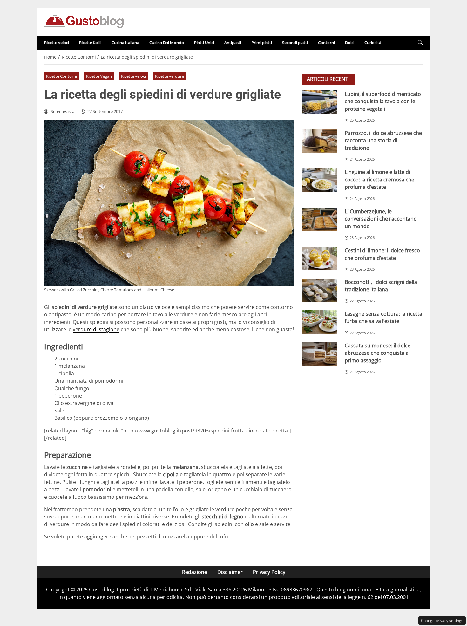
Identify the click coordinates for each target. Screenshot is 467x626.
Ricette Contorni (61, 76)
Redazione (194, 572)
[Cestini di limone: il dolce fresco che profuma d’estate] (319, 258)
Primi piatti (261, 42)
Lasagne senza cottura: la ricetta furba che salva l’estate (383, 317)
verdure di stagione (96, 329)
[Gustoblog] (84, 20)
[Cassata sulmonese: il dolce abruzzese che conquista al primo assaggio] (319, 354)
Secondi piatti (295, 42)
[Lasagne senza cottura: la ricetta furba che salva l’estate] (319, 322)
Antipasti (232, 42)
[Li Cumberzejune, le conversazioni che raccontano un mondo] (319, 219)
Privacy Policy (269, 572)
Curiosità (372, 42)
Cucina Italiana (125, 42)
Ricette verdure (169, 76)
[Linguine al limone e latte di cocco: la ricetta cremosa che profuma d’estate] (319, 180)
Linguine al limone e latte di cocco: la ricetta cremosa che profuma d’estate (379, 179)
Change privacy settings (442, 620)
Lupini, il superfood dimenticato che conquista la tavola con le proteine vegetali (383, 101)
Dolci (349, 42)
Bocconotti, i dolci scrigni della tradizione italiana (381, 286)
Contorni (326, 42)
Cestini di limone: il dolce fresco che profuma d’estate (382, 254)
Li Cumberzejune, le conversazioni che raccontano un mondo (381, 219)
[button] (420, 42)
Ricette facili (90, 42)
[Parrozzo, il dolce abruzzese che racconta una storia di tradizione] (319, 141)
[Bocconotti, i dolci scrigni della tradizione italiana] (319, 290)
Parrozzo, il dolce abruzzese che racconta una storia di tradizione (383, 140)
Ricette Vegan (99, 76)
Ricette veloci (56, 42)
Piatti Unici (204, 42)
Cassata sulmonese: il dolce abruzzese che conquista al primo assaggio (377, 353)
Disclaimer (230, 572)
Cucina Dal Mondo (166, 42)
